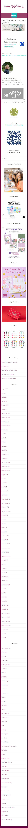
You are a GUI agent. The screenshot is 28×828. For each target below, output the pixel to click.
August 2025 (5, 430)
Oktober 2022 (5, 552)
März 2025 (4, 450)
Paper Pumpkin (5, 758)
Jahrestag (4, 721)
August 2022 (5, 560)
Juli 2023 (4, 519)
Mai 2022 (4, 564)
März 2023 (4, 531)
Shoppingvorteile (6, 795)
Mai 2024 (4, 478)
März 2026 (4, 401)
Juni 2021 (4, 589)
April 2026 (4, 397)
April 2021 (4, 597)
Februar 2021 (5, 605)
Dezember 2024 (6, 462)
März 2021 (4, 601)
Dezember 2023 (6, 499)
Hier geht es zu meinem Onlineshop (14, 125)
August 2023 (5, 515)
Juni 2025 (4, 438)
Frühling (4, 701)
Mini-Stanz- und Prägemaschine (10, 746)
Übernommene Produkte (8, 807)
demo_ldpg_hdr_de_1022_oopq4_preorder (14, 54)
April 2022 (4, 568)
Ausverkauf (4, 668)
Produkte (4, 766)
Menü (15, 15)
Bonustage (4, 676)
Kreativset (4, 738)
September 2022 (6, 556)
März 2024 (4, 487)
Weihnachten (5, 815)
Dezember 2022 (6, 544)
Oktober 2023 (5, 507)
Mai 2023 (4, 523)
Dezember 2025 (6, 413)
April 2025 (4, 446)
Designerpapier (5, 681)
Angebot (4, 656)
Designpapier (5, 685)
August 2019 (5, 629)
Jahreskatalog (5, 717)
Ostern (3, 754)
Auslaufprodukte (6, 664)
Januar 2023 (5, 540)
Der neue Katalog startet (8, 374)
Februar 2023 (5, 536)
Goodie (3, 709)
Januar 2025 (5, 458)
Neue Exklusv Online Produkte (9, 370)
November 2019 (6, 621)
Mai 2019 (4, 637)
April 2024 (4, 483)
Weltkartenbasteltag (7, 819)
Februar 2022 (5, 576)
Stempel (4, 803)
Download (4, 689)
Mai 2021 (4, 593)
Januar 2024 (5, 495)
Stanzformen (5, 799)
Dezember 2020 (6, 613)
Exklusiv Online (5, 693)
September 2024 (6, 470)
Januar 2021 (5, 609)
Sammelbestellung (6, 782)
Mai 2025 (4, 442)
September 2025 (6, 425)
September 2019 (6, 625)
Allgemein (4, 652)
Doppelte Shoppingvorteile (9, 378)
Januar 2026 (5, 409)
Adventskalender (6, 648)
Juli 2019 (4, 633)
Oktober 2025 (5, 421)
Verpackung (5, 811)
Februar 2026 (5, 405)
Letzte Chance (5, 742)
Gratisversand (5, 713)
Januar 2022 (5, 580)
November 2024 (6, 466)
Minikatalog (4, 750)
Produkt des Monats (7, 762)
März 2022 (4, 572)
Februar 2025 (5, 454)
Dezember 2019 (6, 617)
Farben (3, 697)
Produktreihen (5, 770)
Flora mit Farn (5, 366)
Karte (3, 725)
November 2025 (6, 417)
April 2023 (4, 527)
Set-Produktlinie (6, 791)
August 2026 (5, 389)
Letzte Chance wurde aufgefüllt (10, 362)
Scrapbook (4, 787)
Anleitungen (5, 660)
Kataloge (4, 729)
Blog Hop (4, 672)
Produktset (4, 774)
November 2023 (6, 503)
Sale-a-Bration (5, 778)
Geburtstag (4, 705)
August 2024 (5, 474)
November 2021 (6, 584)
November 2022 (6, 548)
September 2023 (6, 511)
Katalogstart (5, 734)
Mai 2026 (4, 393)
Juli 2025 (4, 434)
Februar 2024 (5, 491)
